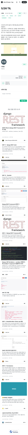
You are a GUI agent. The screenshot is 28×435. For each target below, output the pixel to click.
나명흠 (2, 13)
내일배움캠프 (4, 17)
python (19, 15)
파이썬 (10, 17)
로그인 (24, 2)
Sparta (3, 15)
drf (15, 15)
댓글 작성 (23, 100)
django (11, 15)
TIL (7, 15)
